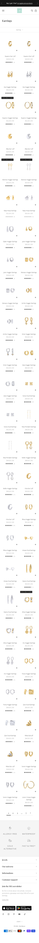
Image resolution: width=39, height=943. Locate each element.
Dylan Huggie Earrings (10, 241)
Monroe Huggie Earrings (10, 180)
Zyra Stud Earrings (29, 705)
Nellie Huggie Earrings (29, 458)
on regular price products (24, 3)
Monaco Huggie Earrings (29, 272)
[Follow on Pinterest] (14, 914)
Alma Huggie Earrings (29, 612)
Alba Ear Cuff (10, 149)
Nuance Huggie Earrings (10, 118)
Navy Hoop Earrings (10, 211)
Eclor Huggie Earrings (29, 334)
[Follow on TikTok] (25, 914)
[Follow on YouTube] (19, 914)
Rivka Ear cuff (10, 766)
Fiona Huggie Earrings (29, 674)
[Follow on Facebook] (3, 914)
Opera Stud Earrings (28, 581)
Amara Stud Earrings (28, 550)
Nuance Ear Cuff (10, 56)
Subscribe (5, 900)
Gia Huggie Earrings (10, 87)
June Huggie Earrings (29, 241)
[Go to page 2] (30, 813)
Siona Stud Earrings (29, 396)
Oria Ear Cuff (29, 488)
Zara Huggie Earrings (29, 365)
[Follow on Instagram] (8, 914)
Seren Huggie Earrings (29, 766)
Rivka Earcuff (29, 736)
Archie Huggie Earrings (29, 303)
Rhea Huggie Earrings (29, 519)
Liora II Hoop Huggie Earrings (28, 798)
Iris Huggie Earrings (29, 643)
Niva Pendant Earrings (29, 427)
